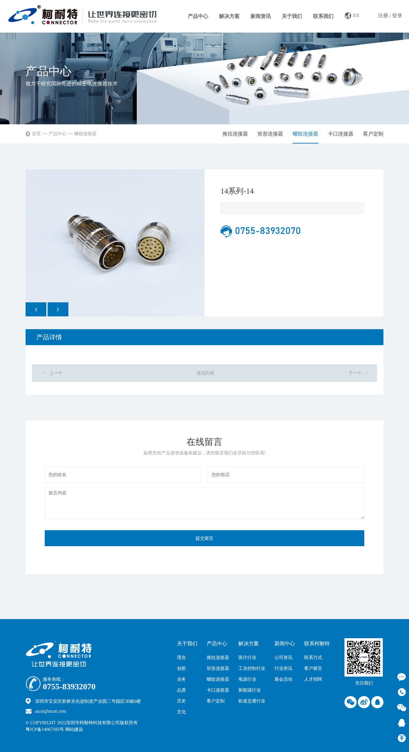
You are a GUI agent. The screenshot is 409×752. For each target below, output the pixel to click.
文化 (181, 711)
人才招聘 (313, 679)
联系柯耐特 (317, 643)
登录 (397, 15)
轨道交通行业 (251, 701)
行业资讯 (283, 668)
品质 (181, 690)
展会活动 (283, 679)
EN (356, 15)
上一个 (53, 373)
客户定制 (373, 133)
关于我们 (292, 16)
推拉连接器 (235, 133)
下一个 (358, 373)
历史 (181, 701)
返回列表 (205, 373)
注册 (383, 15)
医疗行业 (247, 657)
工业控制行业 (251, 668)
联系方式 (313, 657)
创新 (181, 668)
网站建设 (88, 729)
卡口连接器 (340, 133)
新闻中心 (284, 643)
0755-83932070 (69, 687)
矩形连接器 (270, 133)
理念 (181, 657)
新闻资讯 (261, 16)
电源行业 (247, 679)
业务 (181, 679)
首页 (36, 133)
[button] (36, 309)
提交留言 (204, 538)
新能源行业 (249, 690)
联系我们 (323, 16)
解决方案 (229, 16)
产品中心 (198, 16)
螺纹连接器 (85, 133)
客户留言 (313, 668)
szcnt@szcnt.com (50, 711)
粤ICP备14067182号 (45, 729)
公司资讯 (283, 657)
